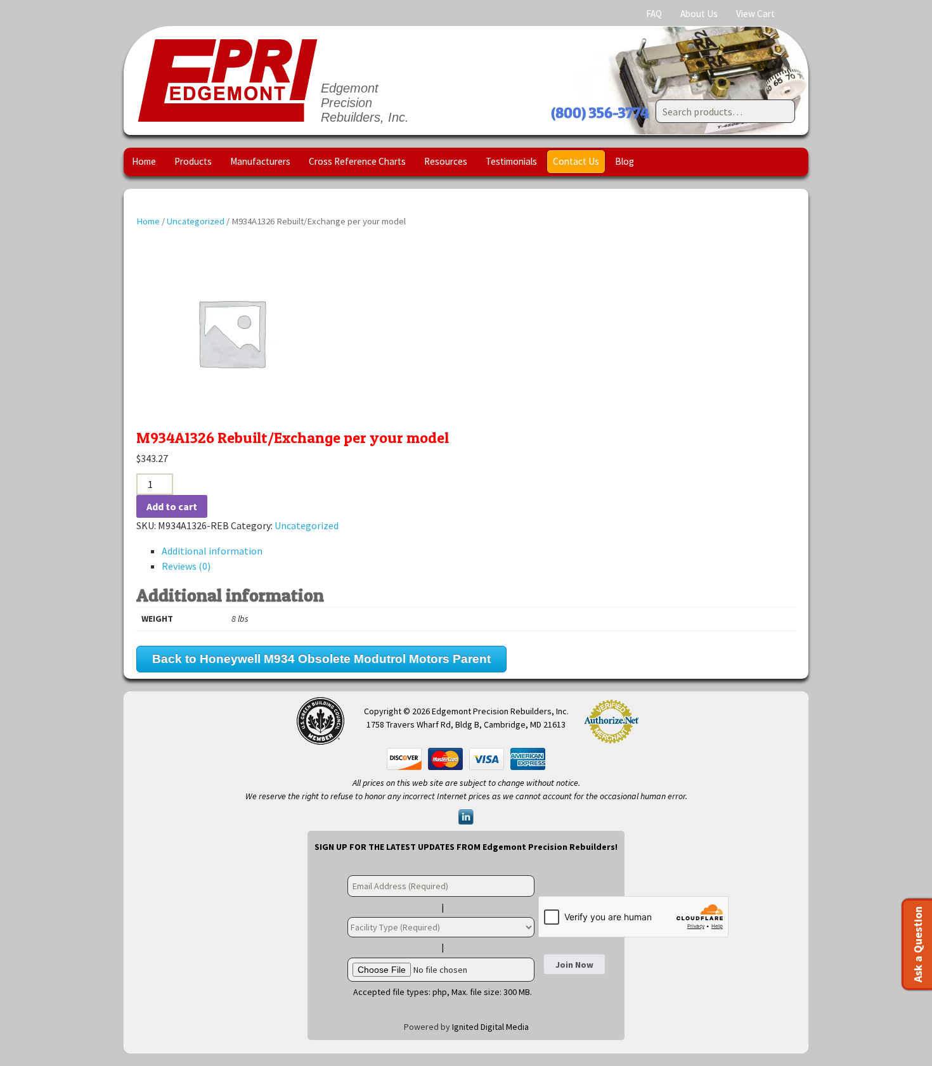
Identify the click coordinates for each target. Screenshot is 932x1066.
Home (144, 161)
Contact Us (576, 161)
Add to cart (171, 506)
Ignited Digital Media (490, 1026)
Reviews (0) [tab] (186, 566)
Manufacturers (260, 161)
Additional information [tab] (212, 550)
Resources (445, 161)
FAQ (654, 14)
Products (193, 161)
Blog (624, 161)
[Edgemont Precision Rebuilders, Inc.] (227, 80)
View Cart (755, 14)
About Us (699, 14)
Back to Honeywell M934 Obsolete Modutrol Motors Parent (321, 658)
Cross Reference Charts (357, 161)
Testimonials (511, 161)
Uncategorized (195, 221)
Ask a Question (917, 944)
